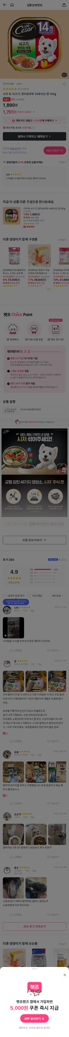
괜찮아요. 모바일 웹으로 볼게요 (34, 1027)
